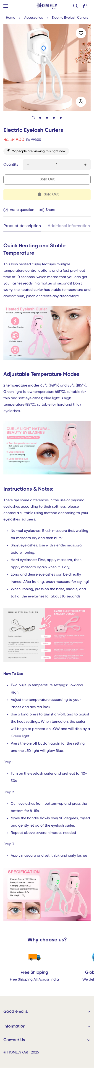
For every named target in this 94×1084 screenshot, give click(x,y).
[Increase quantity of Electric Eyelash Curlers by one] (85, 165)
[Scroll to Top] (85, 1059)
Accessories (33, 17)
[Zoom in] (81, 102)
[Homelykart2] (47, 6)
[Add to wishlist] (81, 33)
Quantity (10, 165)
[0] (85, 6)
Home (10, 17)
